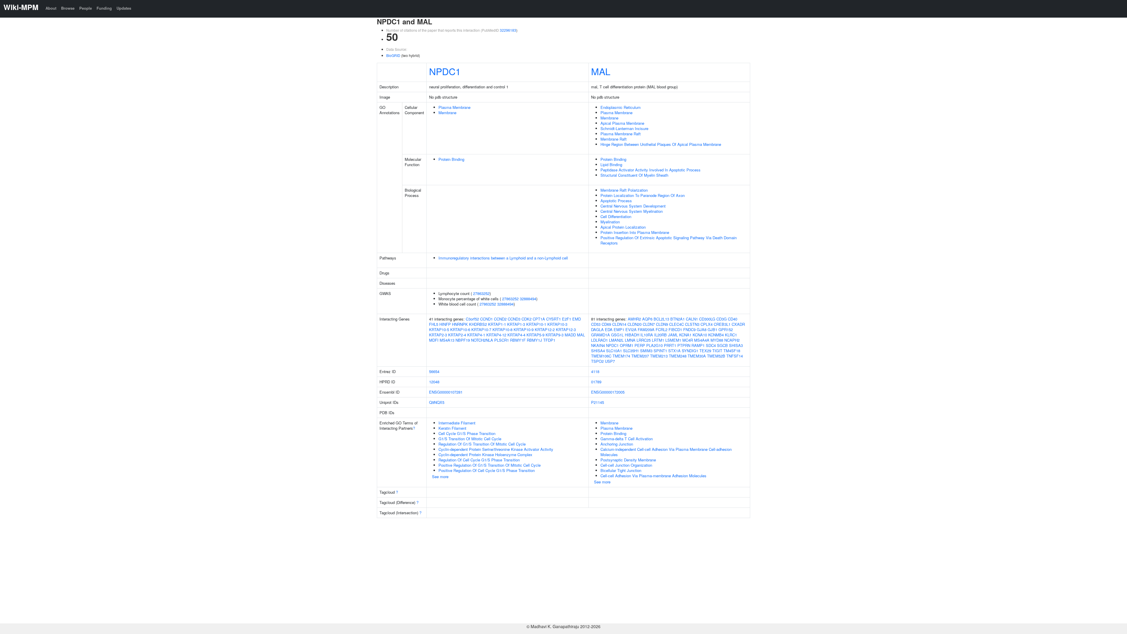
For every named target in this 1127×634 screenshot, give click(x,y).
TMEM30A (697, 356)
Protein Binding (451, 159)
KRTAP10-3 (557, 324)
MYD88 (717, 340)
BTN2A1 (677, 319)
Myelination (610, 222)
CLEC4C (676, 324)
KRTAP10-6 (460, 329)
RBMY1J (534, 340)
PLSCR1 (501, 340)
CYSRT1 (553, 319)
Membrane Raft (613, 139)
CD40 (732, 319)
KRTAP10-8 (502, 329)
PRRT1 (670, 345)
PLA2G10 (654, 345)
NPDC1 (445, 71)
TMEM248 (677, 356)
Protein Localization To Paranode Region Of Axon (642, 195)
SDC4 (711, 345)
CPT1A (539, 319)
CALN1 (692, 319)
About (50, 8)
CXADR (738, 324)
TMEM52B (716, 356)
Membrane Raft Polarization (624, 190)
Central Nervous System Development (633, 206)
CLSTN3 (692, 324)
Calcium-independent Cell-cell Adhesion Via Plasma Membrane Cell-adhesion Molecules (666, 451)
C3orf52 (472, 319)
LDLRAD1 (599, 340)
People (85, 8)
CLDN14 (619, 324)
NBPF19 (462, 340)
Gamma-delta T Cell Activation (626, 438)
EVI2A (631, 329)
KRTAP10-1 (536, 324)
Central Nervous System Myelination (631, 211)
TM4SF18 (731, 350)
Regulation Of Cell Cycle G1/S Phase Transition (479, 460)
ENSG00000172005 (608, 392)
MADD (570, 335)
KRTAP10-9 (524, 329)
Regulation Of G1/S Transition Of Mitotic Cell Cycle (482, 444)
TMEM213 (659, 356)
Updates (124, 8)
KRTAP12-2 (545, 329)
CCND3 (514, 319)
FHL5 (433, 324)
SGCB (722, 345)
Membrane (447, 112)
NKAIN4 (598, 345)
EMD (576, 319)
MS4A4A (701, 340)
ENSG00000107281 (446, 392)
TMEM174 (621, 356)
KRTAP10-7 (481, 329)
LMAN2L (616, 340)
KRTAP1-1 (497, 324)
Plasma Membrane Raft (620, 133)
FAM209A (646, 329)
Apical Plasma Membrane (622, 123)
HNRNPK (460, 324)
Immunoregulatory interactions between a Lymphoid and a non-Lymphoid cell (503, 258)
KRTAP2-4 (457, 335)
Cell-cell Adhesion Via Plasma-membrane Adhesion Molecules (653, 475)
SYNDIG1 (690, 350)
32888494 (528, 298)
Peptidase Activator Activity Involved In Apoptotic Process (650, 170)
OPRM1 (626, 345)
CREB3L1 (722, 324)
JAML (673, 335)
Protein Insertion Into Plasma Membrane (634, 232)
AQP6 (647, 319)
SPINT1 (660, 350)
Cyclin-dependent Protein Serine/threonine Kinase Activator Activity (495, 449)
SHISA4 (598, 350)
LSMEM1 (673, 340)
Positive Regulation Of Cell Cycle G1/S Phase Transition (486, 470)
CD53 (595, 324)
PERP (640, 345)
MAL (600, 71)
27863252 (481, 293)
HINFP (445, 324)
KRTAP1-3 (516, 324)
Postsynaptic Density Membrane (628, 460)
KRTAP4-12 (496, 335)
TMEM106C (601, 356)
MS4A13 (447, 340)
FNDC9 (689, 329)
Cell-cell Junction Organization (626, 465)
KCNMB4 (716, 335)
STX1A (674, 350)
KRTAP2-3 (438, 335)
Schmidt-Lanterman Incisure (624, 128)
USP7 (610, 361)
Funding (104, 8)
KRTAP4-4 (516, 335)
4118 (595, 371)
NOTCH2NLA (482, 340)
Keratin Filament (452, 428)
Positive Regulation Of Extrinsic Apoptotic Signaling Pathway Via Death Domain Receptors (668, 240)
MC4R (687, 340)
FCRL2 (661, 329)
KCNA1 (685, 335)
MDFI (433, 340)
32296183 (508, 30)
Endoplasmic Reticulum (620, 107)
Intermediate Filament (456, 423)
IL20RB (660, 335)
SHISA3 (736, 345)
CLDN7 (649, 324)
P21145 (597, 402)
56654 (434, 371)
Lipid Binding (611, 164)
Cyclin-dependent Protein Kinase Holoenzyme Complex (485, 454)
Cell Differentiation (615, 216)
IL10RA (646, 335)
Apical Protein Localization (623, 227)
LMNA (630, 340)
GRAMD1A (600, 335)
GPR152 (725, 329)
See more (440, 476)
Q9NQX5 (436, 402)
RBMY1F (518, 340)
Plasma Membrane (454, 107)
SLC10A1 (614, 350)
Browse (68, 8)
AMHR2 (634, 319)
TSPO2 (597, 361)
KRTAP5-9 (535, 335)
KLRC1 (731, 335)
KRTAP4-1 (476, 335)
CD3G (721, 319)
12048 (434, 382)
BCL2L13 (661, 319)
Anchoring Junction (616, 444)
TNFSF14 (734, 356)
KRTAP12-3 (566, 329)
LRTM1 (658, 340)
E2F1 (566, 319)
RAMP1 (698, 345)
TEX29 (705, 350)
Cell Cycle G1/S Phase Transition (466, 433)
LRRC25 (644, 340)
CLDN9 (662, 324)
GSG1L (617, 335)
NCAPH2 (732, 340)
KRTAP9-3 (555, 335)
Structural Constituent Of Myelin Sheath (634, 175)
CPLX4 (707, 324)
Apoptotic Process (616, 200)
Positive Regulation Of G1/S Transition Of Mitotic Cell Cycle (489, 465)
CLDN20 (634, 324)
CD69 (606, 324)
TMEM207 (640, 356)
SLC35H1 (631, 350)
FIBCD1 (675, 329)
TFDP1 (549, 340)
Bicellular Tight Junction (620, 470)
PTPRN (683, 345)
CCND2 (500, 319)
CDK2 (527, 319)
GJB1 (712, 329)
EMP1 (619, 329)
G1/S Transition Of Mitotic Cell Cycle (469, 438)
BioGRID (393, 55)
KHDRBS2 (478, 324)
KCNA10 (700, 335)
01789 (596, 382)
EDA (609, 329)
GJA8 (701, 329)
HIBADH (632, 335)
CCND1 (486, 319)
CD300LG (707, 319)
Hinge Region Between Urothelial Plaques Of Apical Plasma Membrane (660, 144)
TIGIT (717, 350)
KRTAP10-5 (439, 329)
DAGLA (597, 329)
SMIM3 (646, 350)
